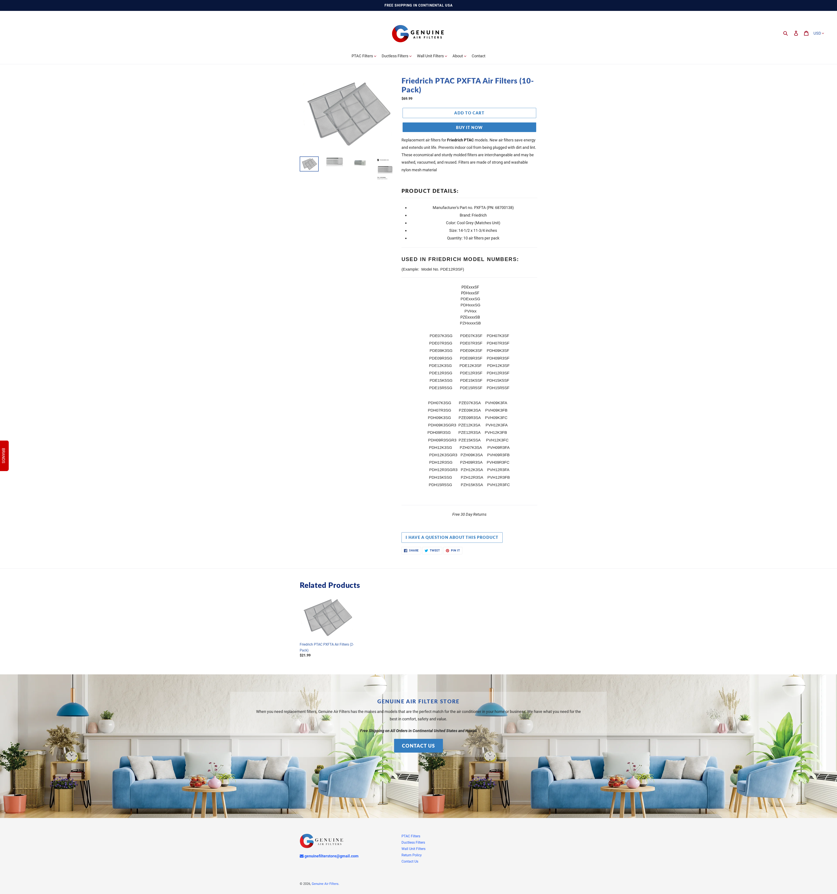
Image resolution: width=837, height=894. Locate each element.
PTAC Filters (410, 836)
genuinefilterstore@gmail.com (331, 856)
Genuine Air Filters (325, 884)
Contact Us (418, 746)
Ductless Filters (413, 842)
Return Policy (411, 855)
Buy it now (469, 127)
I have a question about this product (452, 537)
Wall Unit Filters (413, 849)
